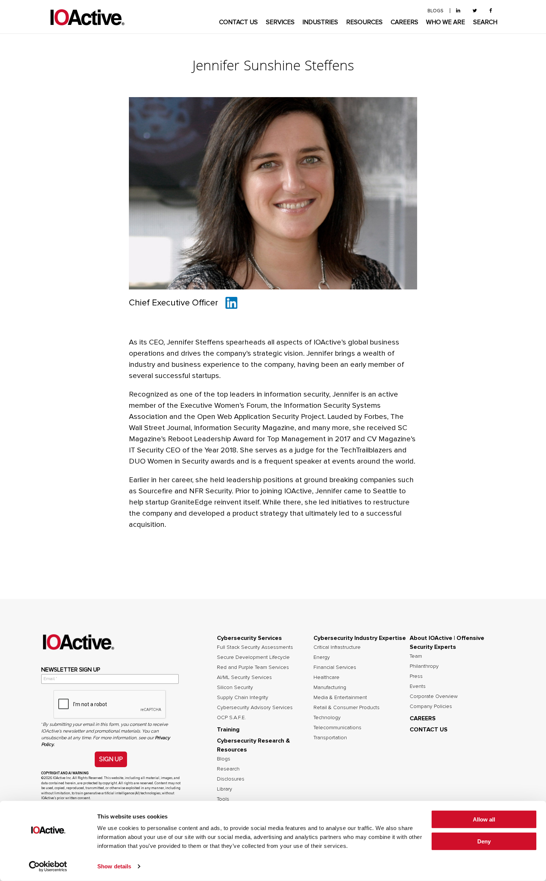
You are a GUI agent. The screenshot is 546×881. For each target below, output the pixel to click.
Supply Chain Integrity (242, 697)
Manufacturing (329, 687)
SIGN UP (111, 759)
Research (228, 769)
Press (416, 676)
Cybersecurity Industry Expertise (359, 638)
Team (416, 656)
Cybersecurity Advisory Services (255, 707)
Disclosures (230, 779)
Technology (327, 717)
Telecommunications (337, 727)
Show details (114, 866)
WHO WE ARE (445, 22)
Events (418, 686)
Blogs (223, 759)
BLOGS (435, 11)
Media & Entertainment (340, 697)
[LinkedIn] (458, 11)
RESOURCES (364, 22)
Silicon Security (235, 687)
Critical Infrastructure (337, 647)
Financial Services (334, 667)
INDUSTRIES (320, 22)
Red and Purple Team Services (253, 667)
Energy (321, 657)
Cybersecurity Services (249, 638)
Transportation (330, 737)
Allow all (484, 819)
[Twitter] (474, 11)
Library (224, 789)
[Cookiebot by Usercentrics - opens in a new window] (48, 866)
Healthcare (326, 677)
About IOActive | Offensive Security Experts (447, 642)
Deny (484, 841)
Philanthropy (424, 666)
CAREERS (404, 22)
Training (228, 730)
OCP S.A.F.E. (231, 717)
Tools (223, 799)
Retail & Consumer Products (346, 707)
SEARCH (485, 22)
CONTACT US (238, 22)
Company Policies (431, 706)
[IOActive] (87, 17)
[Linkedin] (231, 303)
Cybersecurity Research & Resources (253, 745)
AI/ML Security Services (244, 677)
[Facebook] (490, 11)
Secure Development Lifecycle (253, 657)
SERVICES (280, 22)
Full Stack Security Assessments (255, 647)
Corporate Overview (434, 696)
